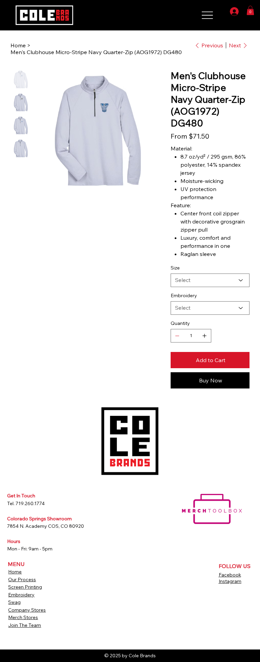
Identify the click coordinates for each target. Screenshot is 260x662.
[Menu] (192, 13)
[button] (250, 10)
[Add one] (204, 335)
